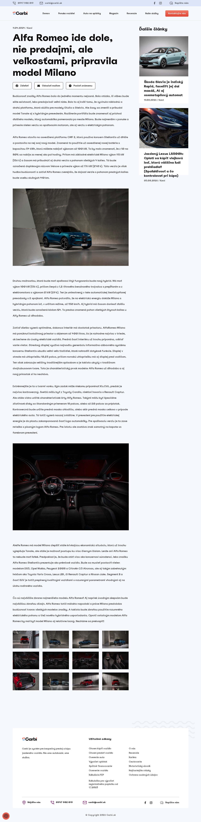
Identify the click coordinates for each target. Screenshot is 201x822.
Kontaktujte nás (177, 13)
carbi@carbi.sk (53, 3)
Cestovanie (135, 761)
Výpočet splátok (98, 761)
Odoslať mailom (50, 85)
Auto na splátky (92, 13)
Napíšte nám (181, 3)
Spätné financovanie (100, 766)
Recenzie (132, 13)
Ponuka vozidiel (66, 13)
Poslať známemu (82, 85)
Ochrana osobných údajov (143, 774)
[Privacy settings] (6, 816)
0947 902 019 (25, 3)
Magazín (113, 13)
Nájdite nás (34, 802)
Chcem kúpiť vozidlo (100, 748)
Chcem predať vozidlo (101, 752)
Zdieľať (24, 85)
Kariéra (132, 757)
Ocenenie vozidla (98, 770)
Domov (46, 13)
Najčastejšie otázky (140, 770)
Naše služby (151, 13)
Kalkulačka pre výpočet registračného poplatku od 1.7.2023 (103, 784)
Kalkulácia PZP (96, 774)
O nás (132, 748)
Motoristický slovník (139, 766)
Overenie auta (96, 757)
